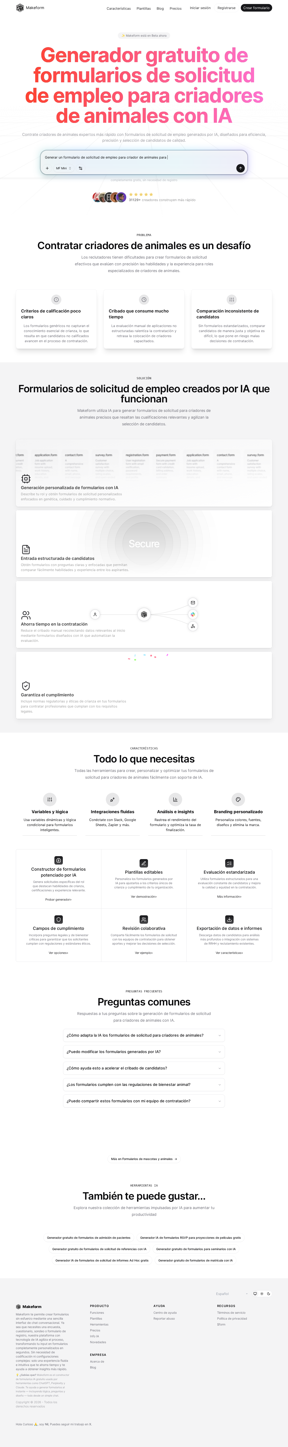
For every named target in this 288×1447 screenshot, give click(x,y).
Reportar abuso (164, 1318)
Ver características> (229, 952)
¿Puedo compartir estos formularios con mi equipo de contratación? (128, 1101)
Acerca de (97, 1361)
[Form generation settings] (80, 168)
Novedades (98, 1342)
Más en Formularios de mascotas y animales (144, 1159)
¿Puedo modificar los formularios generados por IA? (114, 1051)
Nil (46, 1424)
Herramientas (99, 1324)
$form (221, 1324)
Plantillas (144, 8)
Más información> (229, 896)
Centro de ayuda (165, 1312)
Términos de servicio (231, 1312)
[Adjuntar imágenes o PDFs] (47, 168)
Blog (160, 8)
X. (90, 1424)
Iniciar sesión (200, 8)
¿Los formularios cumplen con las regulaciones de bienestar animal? (128, 1084)
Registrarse (227, 8)
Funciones (97, 1312)
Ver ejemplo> (144, 952)
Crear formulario (256, 8)
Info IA (94, 1336)
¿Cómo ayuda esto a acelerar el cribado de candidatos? (117, 1068)
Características (119, 8)
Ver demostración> (144, 896)
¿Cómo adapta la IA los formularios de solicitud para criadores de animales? (135, 1035)
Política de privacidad (232, 1318)
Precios (176, 8)
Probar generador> (58, 899)
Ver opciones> (58, 952)
